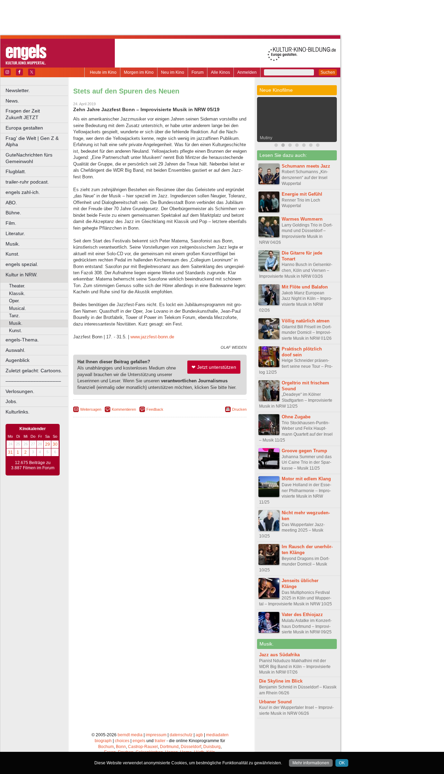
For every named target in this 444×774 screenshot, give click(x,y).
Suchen (328, 72)
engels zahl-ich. (23, 192)
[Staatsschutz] (310, 146)
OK (342, 762)
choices (122, 740)
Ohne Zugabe (296, 416)
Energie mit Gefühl (302, 194)
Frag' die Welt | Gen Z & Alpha (32, 141)
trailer (160, 740)
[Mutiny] (283, 146)
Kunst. (12, 254)
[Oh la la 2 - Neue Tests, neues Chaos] (303, 146)
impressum (156, 734)
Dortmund (169, 746)
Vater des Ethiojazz (302, 614)
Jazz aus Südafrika (279, 654)
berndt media (130, 734)
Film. (11, 223)
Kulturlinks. (17, 412)
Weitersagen (90, 409)
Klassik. (17, 293)
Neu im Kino (172, 72)
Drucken (239, 409)
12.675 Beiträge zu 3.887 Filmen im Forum (32, 465)
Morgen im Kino (139, 72)
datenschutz (181, 734)
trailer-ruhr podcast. (27, 182)
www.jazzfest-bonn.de (152, 336)
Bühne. (13, 212)
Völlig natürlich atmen (306, 320)
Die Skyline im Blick (280, 681)
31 (10, 452)
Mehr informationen (310, 762)
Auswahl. (15, 350)
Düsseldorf (191, 746)
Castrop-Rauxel (143, 746)
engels (139, 740)
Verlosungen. (20, 391)
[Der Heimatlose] (317, 146)
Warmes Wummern (302, 219)
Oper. (14, 300)
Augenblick (17, 360)
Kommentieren (124, 409)
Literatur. (15, 233)
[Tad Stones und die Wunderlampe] (290, 146)
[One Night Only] (276, 146)
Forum (197, 72)
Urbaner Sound (275, 701)
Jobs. (11, 401)
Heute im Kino (103, 72)
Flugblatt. (16, 171)
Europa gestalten (24, 128)
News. (12, 101)
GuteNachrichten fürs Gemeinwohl (29, 158)
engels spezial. (22, 264)
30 (55, 444)
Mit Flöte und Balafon (305, 287)
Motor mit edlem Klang (306, 478)
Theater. (17, 285)
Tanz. (14, 315)
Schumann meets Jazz (306, 166)
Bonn (121, 746)
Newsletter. (18, 90)
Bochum (106, 746)
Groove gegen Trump (304, 450)
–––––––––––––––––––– (33, 381)
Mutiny (266, 137)
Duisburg (212, 746)
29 (47, 444)
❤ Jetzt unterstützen (213, 367)
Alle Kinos (220, 72)
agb (199, 734)
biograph (103, 740)
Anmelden (247, 72)
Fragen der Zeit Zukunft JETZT (37, 114)
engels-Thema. (22, 339)
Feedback (154, 409)
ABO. (11, 202)
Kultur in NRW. (21, 274)
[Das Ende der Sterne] (296, 146)
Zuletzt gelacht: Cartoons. (34, 370)
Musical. (17, 308)
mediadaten (217, 734)
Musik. (13, 244)
